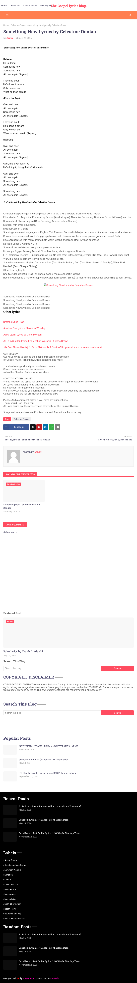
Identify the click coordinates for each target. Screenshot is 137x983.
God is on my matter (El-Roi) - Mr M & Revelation (43, 759)
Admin (10, 38)
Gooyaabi (54, 978)
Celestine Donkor (19, 25)
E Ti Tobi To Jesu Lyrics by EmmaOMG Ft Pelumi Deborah (48, 772)
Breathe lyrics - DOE (14, 321)
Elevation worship (13, 870)
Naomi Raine (10, 909)
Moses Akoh (10, 894)
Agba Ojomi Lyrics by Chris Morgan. (22, 334)
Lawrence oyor (11, 884)
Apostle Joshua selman (16, 865)
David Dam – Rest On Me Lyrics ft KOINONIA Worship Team (49, 833)
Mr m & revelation (13, 904)
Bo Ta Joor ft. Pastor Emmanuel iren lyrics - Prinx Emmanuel (50, 806)
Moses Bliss (10, 899)
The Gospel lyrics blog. (68, 6)
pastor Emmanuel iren (15, 918)
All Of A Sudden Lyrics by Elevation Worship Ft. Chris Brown (35, 341)
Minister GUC (11, 889)
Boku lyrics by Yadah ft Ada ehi (23, 651)
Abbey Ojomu (11, 860)
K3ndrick (9, 875)
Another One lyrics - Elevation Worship (24, 328)
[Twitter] (33, 427)
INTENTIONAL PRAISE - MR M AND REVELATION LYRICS (48, 746)
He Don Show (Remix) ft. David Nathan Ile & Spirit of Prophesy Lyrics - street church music (53, 347)
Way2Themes (29, 978)
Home (6, 25)
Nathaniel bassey (13, 914)
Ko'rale (8, 880)
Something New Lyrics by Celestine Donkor (21, 506)
